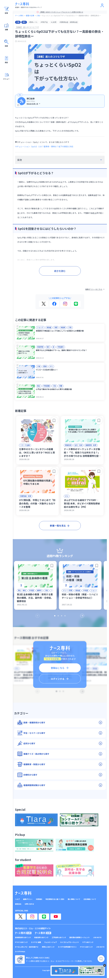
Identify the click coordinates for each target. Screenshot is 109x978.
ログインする (57, 678)
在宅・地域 (78, 445)
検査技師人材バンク (41, 937)
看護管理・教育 (90, 445)
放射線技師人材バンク (23, 937)
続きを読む (60, 271)
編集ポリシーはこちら (93, 289)
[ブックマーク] (17, 326)
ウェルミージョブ (50, 942)
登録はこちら (57, 668)
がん (51, 366)
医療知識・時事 (25, 496)
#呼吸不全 (44, 22)
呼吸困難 (46, 386)
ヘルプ (17, 899)
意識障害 (40, 347)
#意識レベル (33, 22)
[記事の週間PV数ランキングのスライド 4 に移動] (65, 615)
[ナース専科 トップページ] (23, 893)
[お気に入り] (18, 105)
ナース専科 (19, 15)
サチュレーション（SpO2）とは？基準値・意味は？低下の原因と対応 (44, 146)
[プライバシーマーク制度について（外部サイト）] (20, 959)
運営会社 (18, 904)
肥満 (45, 366)
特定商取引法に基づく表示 (55, 899)
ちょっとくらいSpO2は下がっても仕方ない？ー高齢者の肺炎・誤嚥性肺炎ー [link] (71, 15)
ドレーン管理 (67, 590)
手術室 (31, 590)
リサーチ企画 (25, 445)
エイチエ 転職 (36, 942)
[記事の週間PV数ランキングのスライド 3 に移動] (61, 615)
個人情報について (74, 899)
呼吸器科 (60, 347)
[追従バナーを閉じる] (104, 965)
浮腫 (60, 386)
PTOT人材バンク (21, 942)
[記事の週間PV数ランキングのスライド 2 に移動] (58, 615)
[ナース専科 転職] (23, 933)
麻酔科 (39, 590)
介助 (38, 15)
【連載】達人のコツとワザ (27, 27)
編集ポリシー (28, 899)
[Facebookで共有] (54, 304)
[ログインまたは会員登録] (102, 5)
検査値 (63, 327)
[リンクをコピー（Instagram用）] (65, 304)
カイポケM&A (20, 951)
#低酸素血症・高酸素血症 (68, 22)
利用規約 (39, 899)
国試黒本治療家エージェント (79, 937)
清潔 (55, 327)
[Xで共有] (43, 304)
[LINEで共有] (76, 304)
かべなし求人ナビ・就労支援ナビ (26, 947)
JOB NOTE (97, 937)
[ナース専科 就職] (43, 933)
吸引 (24, 22)
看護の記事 (30, 15)
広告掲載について (90, 899)
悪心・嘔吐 (22, 590)
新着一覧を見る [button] (58, 525)
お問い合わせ (29, 904)
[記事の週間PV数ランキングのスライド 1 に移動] (54, 615)
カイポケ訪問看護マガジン (67, 947)
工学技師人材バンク (59, 937)
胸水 (38, 386)
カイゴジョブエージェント (69, 942)
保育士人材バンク (48, 947)
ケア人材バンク (87, 942)
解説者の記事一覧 (32, 104)
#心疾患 (53, 22)
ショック (40, 327)
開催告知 (68, 445)
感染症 (49, 327)
